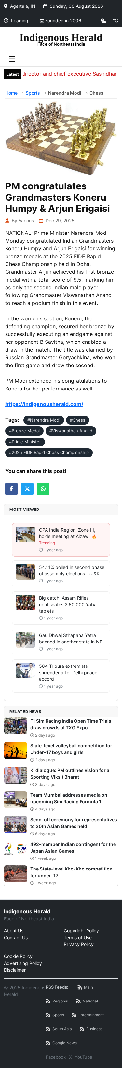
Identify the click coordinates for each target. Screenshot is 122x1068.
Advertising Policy (23, 963)
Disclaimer (15, 970)
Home (11, 93)
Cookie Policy (18, 956)
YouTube (83, 1057)
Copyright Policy (81, 930)
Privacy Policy (79, 944)
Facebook (56, 1057)
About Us (13, 930)
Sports (33, 93)
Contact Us (16, 937)
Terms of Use (78, 937)
